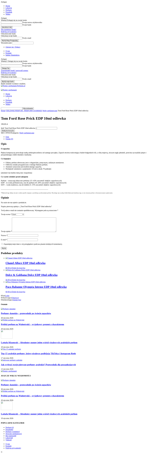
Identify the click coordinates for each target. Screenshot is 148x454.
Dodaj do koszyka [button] (18, 268)
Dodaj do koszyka (8, 131)
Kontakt (8, 53)
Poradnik (9, 12)
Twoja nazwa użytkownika (32, 22)
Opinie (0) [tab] (9, 139)
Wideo (8, 14)
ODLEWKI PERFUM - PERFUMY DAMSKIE (24, 111)
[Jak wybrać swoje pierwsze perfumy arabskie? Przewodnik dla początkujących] (11, 360)
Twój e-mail (26, 38)
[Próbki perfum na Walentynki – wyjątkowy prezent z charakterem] (12, 320)
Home (8, 6)
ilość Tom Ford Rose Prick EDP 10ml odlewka (18, 128)
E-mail (4, 240)
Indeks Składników (13, 55)
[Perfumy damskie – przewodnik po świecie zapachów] (8, 309)
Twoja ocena (6, 214)
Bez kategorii (11, 436)
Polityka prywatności (8, 32)
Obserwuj (15, 298)
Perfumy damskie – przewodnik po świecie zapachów (26, 313)
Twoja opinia (6, 231)
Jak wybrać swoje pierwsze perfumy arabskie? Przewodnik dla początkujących (38, 364)
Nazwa (4, 235)
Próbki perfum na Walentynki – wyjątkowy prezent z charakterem (32, 324)
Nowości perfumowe (14, 434)
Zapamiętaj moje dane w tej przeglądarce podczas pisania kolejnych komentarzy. (33, 244)
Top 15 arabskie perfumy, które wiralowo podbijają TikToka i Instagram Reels (38, 353)
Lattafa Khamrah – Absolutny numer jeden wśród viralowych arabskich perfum (39, 342)
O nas (8, 51)
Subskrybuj (17, 300)
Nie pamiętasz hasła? (8, 30)
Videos (9, 440)
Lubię (7, 296)
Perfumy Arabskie (13, 432)
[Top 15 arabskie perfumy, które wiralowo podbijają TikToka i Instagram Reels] (11, 349)
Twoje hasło (26, 25)
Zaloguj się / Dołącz (13, 47)
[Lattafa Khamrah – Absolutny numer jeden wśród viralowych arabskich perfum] (6, 338)
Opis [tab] (7, 137)
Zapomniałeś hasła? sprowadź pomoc (14, 71)
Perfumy (9, 10)
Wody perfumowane (49, 111)
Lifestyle (9, 8)
